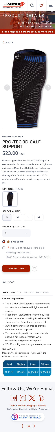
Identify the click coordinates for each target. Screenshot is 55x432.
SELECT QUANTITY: (13, 226)
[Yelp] (41, 398)
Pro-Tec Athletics (40, 23)
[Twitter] (32, 398)
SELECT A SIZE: (11, 211)
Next (48, 87)
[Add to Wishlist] (34, 268)
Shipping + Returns (36, 405)
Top (28, 426)
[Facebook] (13, 398)
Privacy (21, 405)
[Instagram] (23, 398)
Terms (12, 405)
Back (9, 42)
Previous (7, 87)
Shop (21, 23)
